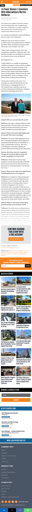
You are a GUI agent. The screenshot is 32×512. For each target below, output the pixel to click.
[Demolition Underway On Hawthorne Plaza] (23, 320)
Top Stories (5, 478)
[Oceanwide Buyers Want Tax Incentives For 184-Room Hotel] (23, 357)
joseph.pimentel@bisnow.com (9, 247)
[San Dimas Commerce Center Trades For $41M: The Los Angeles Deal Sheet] (23, 375)
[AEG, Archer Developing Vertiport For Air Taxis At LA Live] (8, 320)
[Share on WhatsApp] (28, 510)
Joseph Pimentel (5, 19)
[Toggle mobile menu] (2, 2)
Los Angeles (17, 5)
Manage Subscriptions (8, 472)
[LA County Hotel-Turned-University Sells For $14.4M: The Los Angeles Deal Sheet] (23, 285)
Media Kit (4, 453)
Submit (27, 266)
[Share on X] (12, 510)
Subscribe (28, 1)
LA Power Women (18, 252)
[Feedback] (16, 502)
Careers (3, 458)
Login (3, 494)
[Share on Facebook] (20, 510)
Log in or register (16, 239)
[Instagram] (12, 502)
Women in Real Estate (26, 5)
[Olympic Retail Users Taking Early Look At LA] (8, 304)
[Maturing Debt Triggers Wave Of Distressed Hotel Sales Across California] (8, 375)
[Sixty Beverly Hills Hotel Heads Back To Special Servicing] (23, 338)
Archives (4, 469)
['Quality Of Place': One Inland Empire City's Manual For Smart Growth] (8, 357)
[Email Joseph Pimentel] (10, 19)
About (3, 450)
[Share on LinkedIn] (4, 510)
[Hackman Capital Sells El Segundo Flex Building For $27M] (8, 285)
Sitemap (3, 491)
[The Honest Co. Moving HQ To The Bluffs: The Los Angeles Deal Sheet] (8, 338)
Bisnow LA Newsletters (10, 390)
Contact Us (4, 461)
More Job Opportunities (16, 440)
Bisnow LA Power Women (16, 250)
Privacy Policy (5, 486)
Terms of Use (5, 488)
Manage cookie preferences (10, 497)
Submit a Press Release (8, 456)
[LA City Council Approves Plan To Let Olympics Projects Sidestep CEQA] (23, 304)
